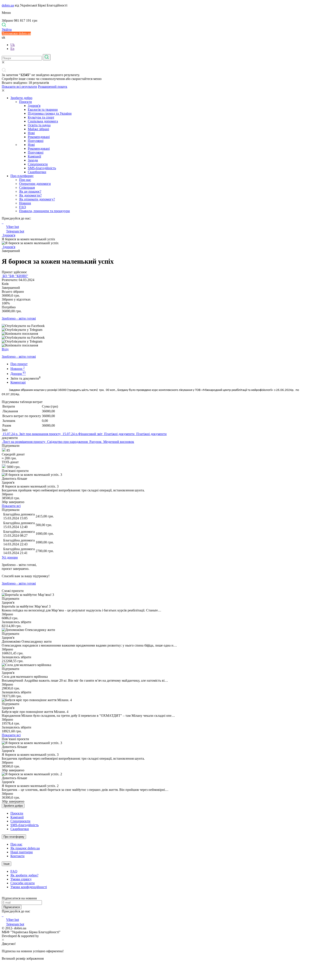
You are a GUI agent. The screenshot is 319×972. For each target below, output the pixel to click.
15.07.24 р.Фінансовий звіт (82, 434)
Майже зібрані (38, 129)
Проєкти (25, 102)
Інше (6, 863)
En (12, 48)
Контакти (17, 856)
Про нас (25, 180)
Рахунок (95, 442)
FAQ (22, 207)
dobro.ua (8, 5)
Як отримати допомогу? (37, 199)
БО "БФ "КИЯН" (15, 276)
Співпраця (27, 187)
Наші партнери (21, 852)
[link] (159, 326)
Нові (31, 133)
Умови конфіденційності (28, 887)
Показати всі (11, 506)
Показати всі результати (19, 86)
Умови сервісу (21, 879)
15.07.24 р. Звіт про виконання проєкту (32, 434)
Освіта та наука (39, 125)
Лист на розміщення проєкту (24, 442)
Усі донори (10, 557)
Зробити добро (21, 98)
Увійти (7, 29)
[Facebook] (2, 915)
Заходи (33, 160)
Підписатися (11, 907)
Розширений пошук (52, 86)
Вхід (5, 349)
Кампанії (34, 156)
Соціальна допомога (43, 121)
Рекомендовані (39, 137)
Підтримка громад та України (50, 113)
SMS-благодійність (42, 168)
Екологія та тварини (43, 109)
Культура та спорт (41, 117)
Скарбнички (37, 172)
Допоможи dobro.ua (16, 33)
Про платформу (22, 176)
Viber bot (12, 227)
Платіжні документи (119, 434)
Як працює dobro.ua (25, 848)
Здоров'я (34, 105)
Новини (25, 203)
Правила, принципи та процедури (44, 211)
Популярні (35, 141)
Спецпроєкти (38, 164)
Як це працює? (30, 191)
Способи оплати (22, 883)
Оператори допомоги (35, 183)
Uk (12, 45)
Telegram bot (15, 231)
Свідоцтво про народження (67, 442)
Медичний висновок (118, 442)
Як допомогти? (30, 195)
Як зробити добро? (24, 875)
